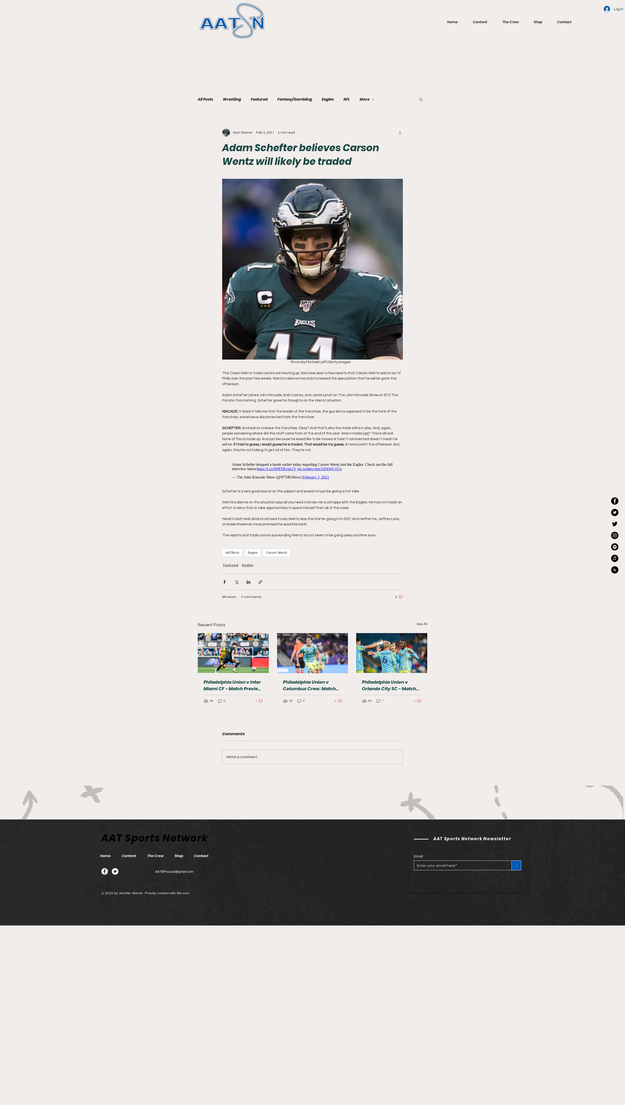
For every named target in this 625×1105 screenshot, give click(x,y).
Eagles (328, 99)
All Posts (205, 99)
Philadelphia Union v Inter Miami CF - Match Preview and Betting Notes (233, 687)
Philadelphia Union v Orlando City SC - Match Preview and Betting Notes (391, 687)
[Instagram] (614, 535)
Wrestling (232, 99)
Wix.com (183, 895)
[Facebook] (104, 874)
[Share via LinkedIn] (248, 584)
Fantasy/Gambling (294, 99)
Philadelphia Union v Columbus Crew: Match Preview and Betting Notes (312, 687)
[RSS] (614, 570)
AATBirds (232, 555)
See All (422, 626)
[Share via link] (260, 584)
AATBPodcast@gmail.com (174, 874)
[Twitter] (115, 874)
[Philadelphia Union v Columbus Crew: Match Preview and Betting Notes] (312, 656)
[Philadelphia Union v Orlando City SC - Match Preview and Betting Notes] (391, 655)
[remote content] (312, 472)
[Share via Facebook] (224, 584)
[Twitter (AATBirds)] (614, 524)
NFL (347, 99)
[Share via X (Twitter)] (236, 584)
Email (418, 859)
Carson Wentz (276, 555)
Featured (259, 99)
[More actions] (400, 133)
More (364, 99)
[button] (476, 22)
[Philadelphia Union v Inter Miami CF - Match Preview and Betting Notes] (233, 655)
